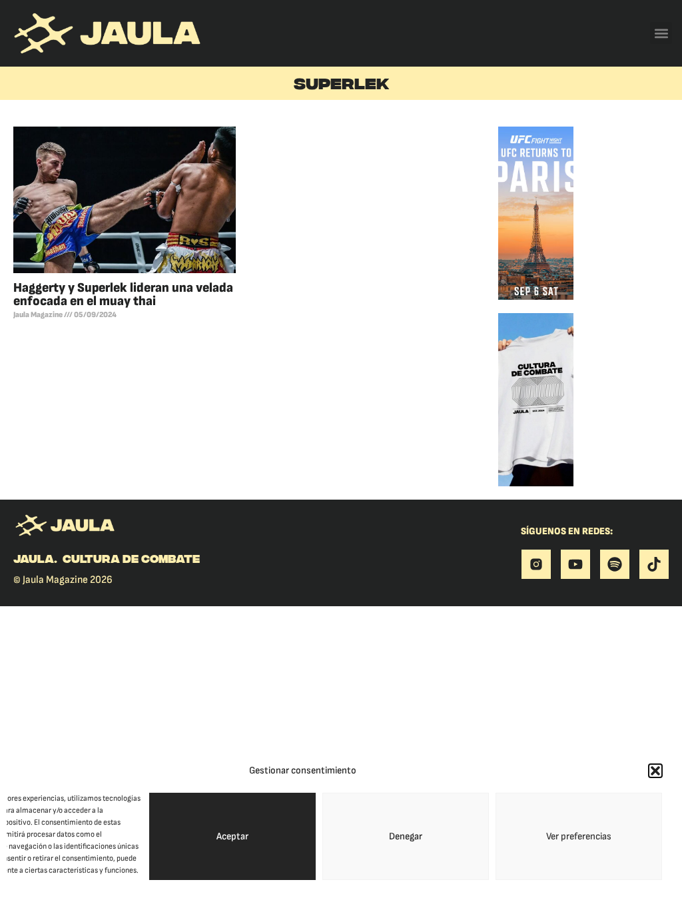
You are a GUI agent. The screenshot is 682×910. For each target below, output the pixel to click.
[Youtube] (575, 564)
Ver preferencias (578, 836)
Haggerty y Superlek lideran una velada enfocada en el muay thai (123, 294)
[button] (655, 770)
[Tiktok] (654, 564)
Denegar (405, 836)
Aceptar (232, 836)
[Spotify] (614, 564)
